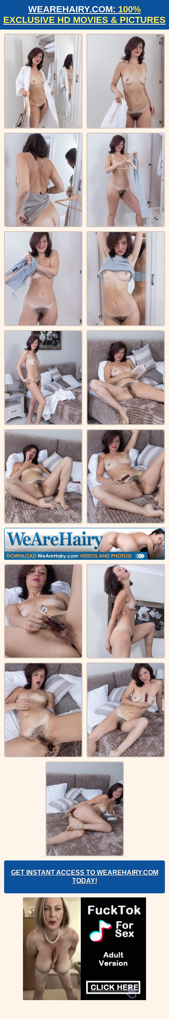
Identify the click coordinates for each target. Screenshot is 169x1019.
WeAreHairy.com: (84, 14)
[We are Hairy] (84, 544)
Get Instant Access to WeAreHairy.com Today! (84, 876)
